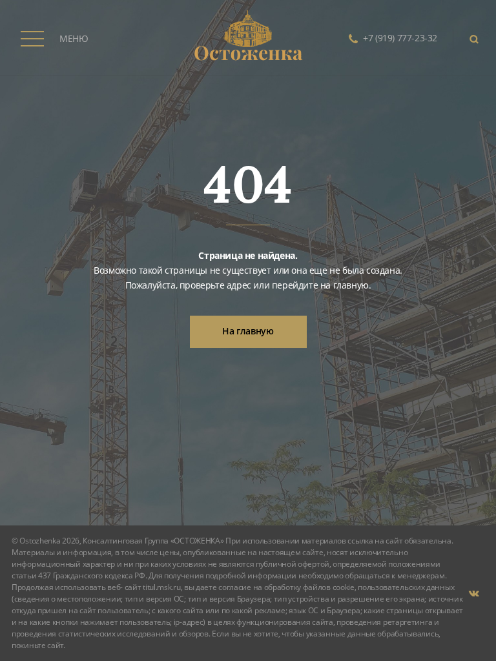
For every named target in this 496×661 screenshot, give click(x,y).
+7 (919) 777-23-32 (400, 38)
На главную (247, 331)
